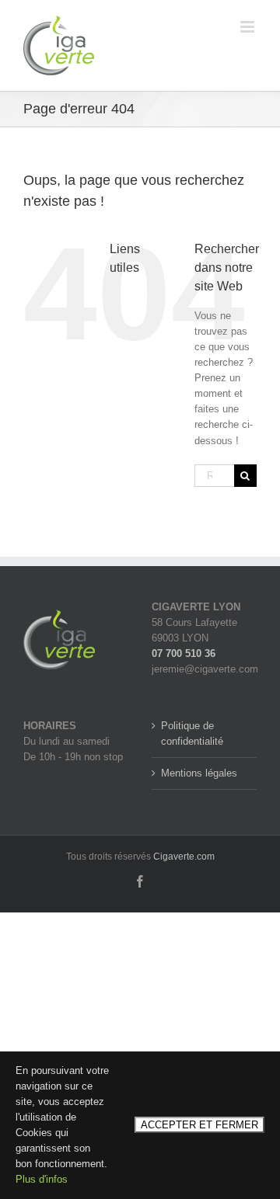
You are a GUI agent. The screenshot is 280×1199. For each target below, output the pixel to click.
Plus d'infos (42, 1179)
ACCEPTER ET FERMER (199, 1125)
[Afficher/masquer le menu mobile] (248, 27)
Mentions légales (199, 773)
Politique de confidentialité (192, 733)
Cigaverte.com (184, 856)
